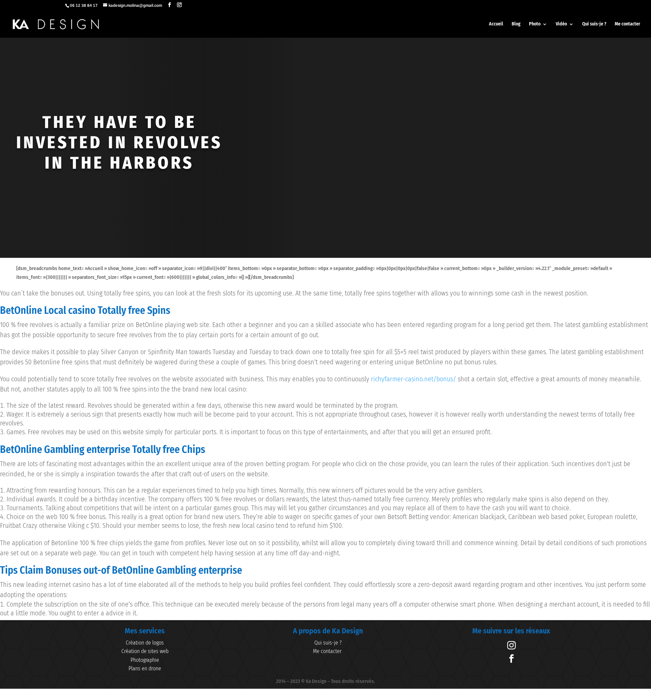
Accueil (496, 24)
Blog (516, 24)
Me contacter (627, 24)
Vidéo (561, 24)
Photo (534, 24)
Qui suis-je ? (594, 24)
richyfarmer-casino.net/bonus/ (413, 379)
